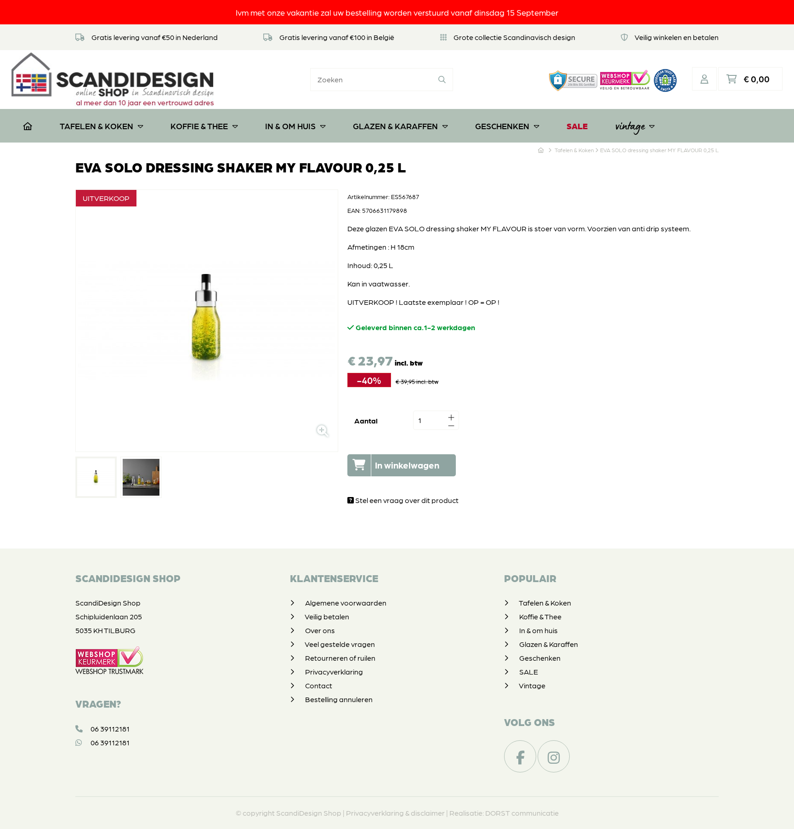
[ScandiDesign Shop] (112, 79)
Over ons (320, 630)
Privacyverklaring (334, 671)
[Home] (27, 126)
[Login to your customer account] (704, 79)
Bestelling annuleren (339, 699)
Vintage (630, 126)
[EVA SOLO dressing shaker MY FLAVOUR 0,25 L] (96, 477)
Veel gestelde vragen (340, 644)
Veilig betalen (327, 616)
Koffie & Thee (199, 126)
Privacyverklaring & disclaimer (395, 812)
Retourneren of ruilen (340, 657)
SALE (577, 126)
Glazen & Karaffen (395, 126)
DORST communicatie (522, 812)
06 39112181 (109, 728)
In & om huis (290, 126)
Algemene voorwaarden (345, 602)
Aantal (366, 420)
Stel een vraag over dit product (406, 500)
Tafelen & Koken (96, 126)
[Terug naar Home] (540, 150)
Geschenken (502, 126)
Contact (318, 685)
